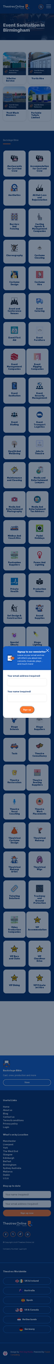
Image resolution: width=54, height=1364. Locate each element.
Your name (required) (19, 692)
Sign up (27, 709)
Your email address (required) (24, 676)
